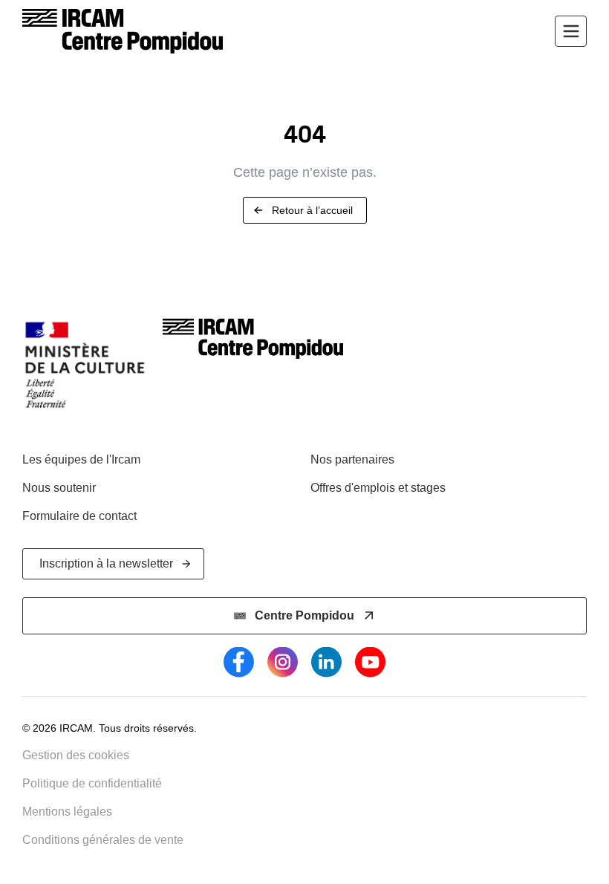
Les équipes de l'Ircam (81, 459)
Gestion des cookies (75, 755)
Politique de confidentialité (92, 783)
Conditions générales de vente (102, 839)
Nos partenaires (352, 459)
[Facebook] (239, 662)
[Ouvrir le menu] (571, 32)
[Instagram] (283, 662)
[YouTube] (370, 662)
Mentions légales (67, 811)
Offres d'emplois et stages (378, 487)
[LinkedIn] (326, 662)
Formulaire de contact (79, 516)
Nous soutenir (59, 487)
